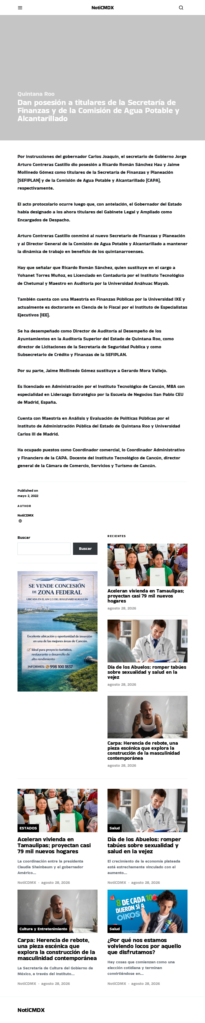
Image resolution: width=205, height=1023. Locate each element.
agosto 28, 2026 (122, 608)
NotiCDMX (26, 515)
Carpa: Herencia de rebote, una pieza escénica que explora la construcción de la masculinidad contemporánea (144, 750)
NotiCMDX (103, 7)
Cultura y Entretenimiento (43, 929)
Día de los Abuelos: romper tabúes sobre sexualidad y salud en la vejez (147, 671)
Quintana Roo (36, 94)
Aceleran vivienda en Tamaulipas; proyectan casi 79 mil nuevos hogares (146, 595)
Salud (115, 828)
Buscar (24, 537)
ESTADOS (28, 828)
